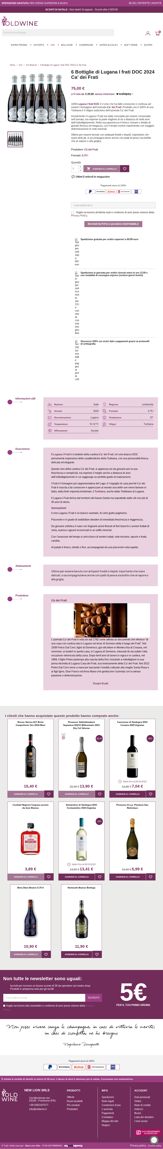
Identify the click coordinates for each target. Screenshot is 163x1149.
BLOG (132, 3)
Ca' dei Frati (106, 454)
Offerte (70, 1097)
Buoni (137, 1113)
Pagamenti (108, 1113)
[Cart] (157, 33)
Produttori (72, 1109)
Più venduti (73, 1105)
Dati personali (142, 1097)
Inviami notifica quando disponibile (113, 224)
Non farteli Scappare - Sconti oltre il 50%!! (93, 9)
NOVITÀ (156, 3)
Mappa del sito (110, 1121)
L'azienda (107, 1109)
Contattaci (107, 1117)
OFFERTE (144, 3)
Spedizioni (108, 1097)
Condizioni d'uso (111, 1105)
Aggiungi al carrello (101, 169)
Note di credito (142, 1105)
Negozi (106, 1125)
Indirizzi (138, 1109)
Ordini (137, 1101)
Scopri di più (100, 683)
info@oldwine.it (38, 1109)
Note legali (108, 1101)
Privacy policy (138, 1145)
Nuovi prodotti (75, 1101)
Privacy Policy (79, 215)
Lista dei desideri (144, 1117)
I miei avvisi (141, 1121)
